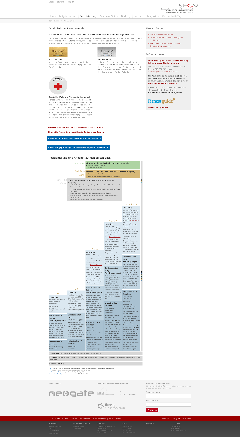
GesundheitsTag (172, 16)
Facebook (187, 418)
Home (52, 16)
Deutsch (61, 2)
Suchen (71, 2)
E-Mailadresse (152, 400)
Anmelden (152, 410)
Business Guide (108, 16)
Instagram (176, 418)
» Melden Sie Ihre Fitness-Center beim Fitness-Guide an (74, 138)
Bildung (126, 16)
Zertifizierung (88, 16)
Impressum (164, 418)
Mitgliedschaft (68, 16)
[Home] (180, 8)
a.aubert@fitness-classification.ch (163, 71)
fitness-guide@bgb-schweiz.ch (162, 83)
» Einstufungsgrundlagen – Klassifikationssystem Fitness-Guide (78, 147)
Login (51, 2)
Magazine (153, 16)
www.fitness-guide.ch (158, 107)
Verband (139, 16)
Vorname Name (153, 392)
